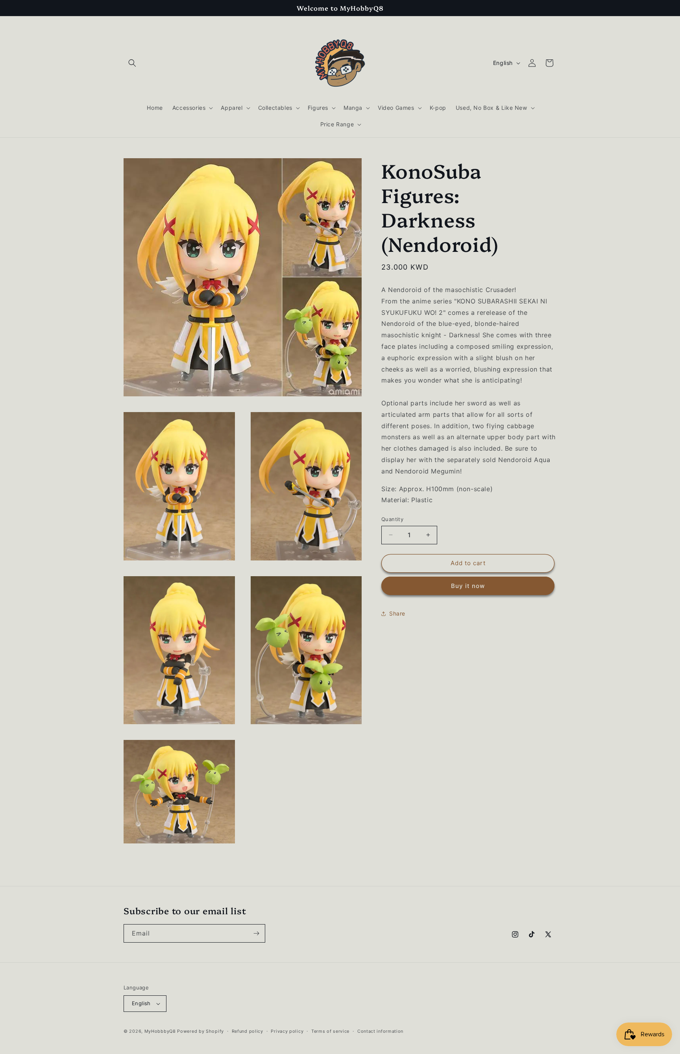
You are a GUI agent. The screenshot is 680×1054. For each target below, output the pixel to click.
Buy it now (468, 586)
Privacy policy (287, 1031)
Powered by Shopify (200, 1031)
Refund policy (247, 1031)
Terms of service (330, 1031)
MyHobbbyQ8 (160, 1031)
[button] (132, 63)
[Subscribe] (256, 933)
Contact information (380, 1031)
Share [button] (397, 613)
